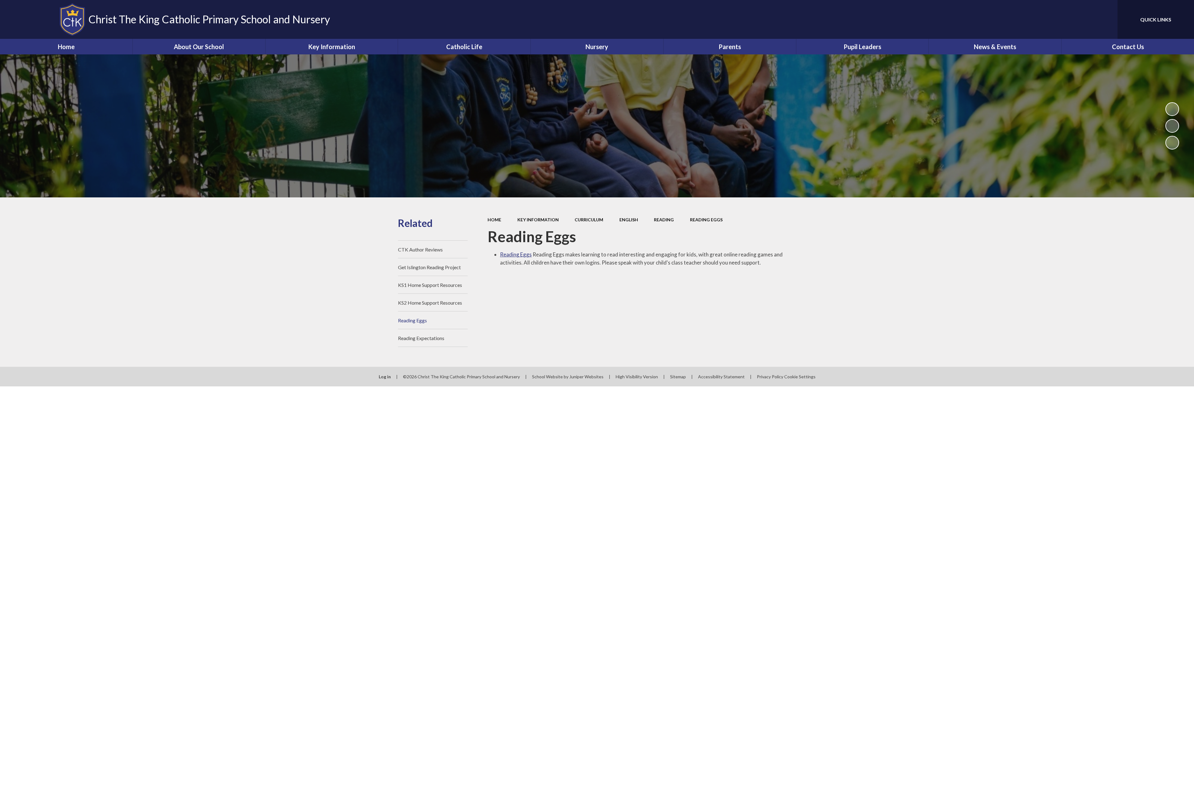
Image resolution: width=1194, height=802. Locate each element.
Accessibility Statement (721, 376)
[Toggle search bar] (1107, 19)
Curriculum (589, 219)
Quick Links (1155, 19)
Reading (664, 219)
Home (494, 219)
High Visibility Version (637, 376)
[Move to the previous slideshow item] (1172, 126)
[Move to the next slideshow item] (1172, 143)
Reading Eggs (706, 219)
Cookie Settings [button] (800, 376)
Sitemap (678, 376)
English (628, 219)
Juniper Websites (586, 376)
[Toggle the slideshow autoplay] (1172, 109)
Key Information (538, 219)
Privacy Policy (770, 376)
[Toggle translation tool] (1085, 19)
